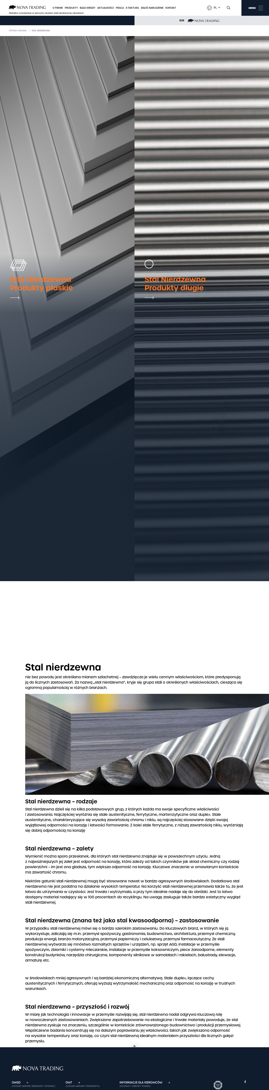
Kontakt (170, 7)
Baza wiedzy (87, 7)
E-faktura (132, 7)
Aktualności (105, 7)
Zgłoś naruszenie (152, 7)
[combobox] (216, 8)
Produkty (71, 7)
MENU (252, 8)
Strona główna (18, 30)
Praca (120, 7)
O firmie (58, 7)
